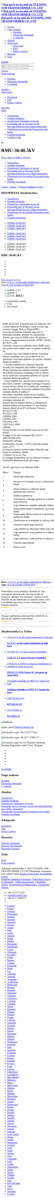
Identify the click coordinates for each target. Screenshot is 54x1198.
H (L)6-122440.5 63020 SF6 (20, 285)
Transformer (13, 115)
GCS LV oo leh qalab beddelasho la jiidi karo (28, 282)
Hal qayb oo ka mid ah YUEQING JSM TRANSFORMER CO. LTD (26, 19)
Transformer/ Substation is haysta (23, 121)
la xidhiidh (6, 769)
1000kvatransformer (24, 882)
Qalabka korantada (16, 134)
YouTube (17, 280)
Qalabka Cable (14, 137)
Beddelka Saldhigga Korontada (16, 879)
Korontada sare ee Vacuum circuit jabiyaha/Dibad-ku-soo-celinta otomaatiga (27, 125)
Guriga (4, 187)
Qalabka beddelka (15, 118)
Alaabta (12, 187)
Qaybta (39, 187)
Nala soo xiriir (7, 280)
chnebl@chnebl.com (24, 727)
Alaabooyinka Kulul (29, 874)
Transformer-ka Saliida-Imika (23, 884)
